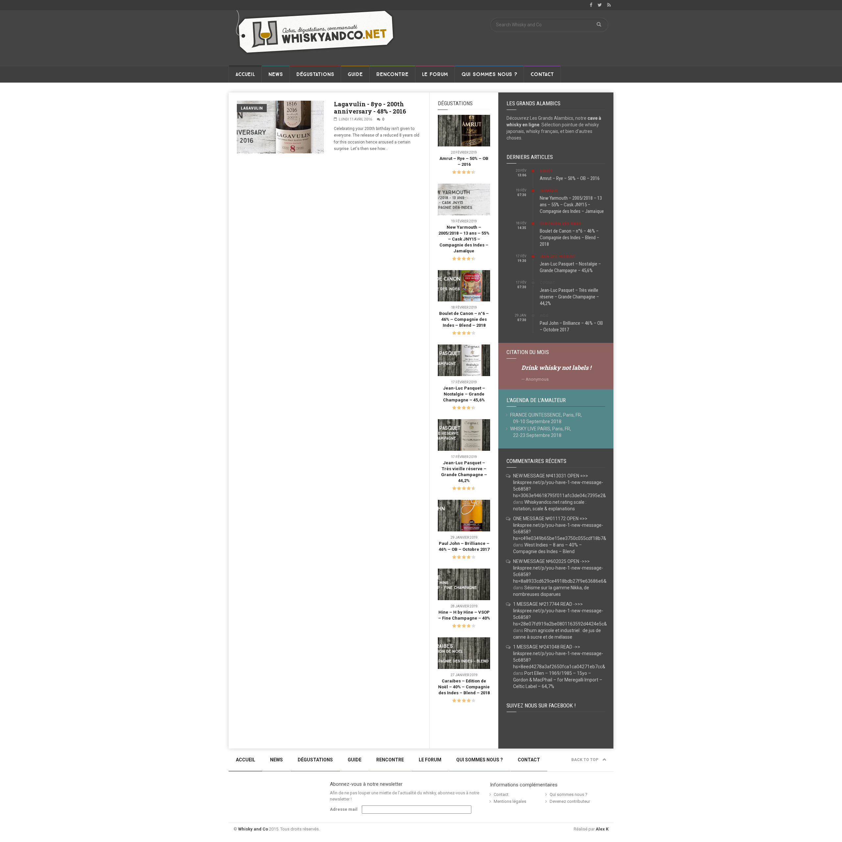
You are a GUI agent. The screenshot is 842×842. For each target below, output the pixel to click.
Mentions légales (510, 801)
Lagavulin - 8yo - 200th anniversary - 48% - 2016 (370, 107)
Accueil (245, 74)
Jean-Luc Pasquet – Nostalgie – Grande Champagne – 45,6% (464, 394)
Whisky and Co (253, 829)
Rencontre (392, 74)
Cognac (547, 283)
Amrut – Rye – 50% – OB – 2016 (570, 178)
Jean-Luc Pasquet (557, 256)
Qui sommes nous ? (489, 74)
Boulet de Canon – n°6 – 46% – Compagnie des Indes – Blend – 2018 (464, 319)
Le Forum (435, 74)
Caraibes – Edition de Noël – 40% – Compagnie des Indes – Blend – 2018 (464, 686)
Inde (544, 316)
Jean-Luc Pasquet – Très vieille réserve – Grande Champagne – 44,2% (569, 296)
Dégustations (315, 74)
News (275, 74)
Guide (355, 74)
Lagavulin (252, 108)
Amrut (546, 171)
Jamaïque (549, 191)
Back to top (585, 759)
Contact (542, 74)
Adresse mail (344, 809)
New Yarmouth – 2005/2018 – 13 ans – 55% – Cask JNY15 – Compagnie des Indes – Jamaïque (463, 239)
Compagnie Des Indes (560, 223)
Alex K (602, 829)
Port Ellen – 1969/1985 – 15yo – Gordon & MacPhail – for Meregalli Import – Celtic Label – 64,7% (557, 680)
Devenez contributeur (570, 801)
